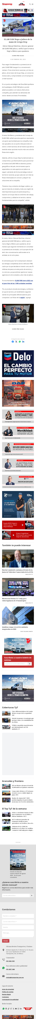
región (22, 297)
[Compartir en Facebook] (13, 342)
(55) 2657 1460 (10, 969)
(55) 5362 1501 (10, 961)
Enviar (5, 941)
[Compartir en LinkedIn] (23, 342)
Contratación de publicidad (10, 999)
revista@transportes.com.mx (15, 977)
